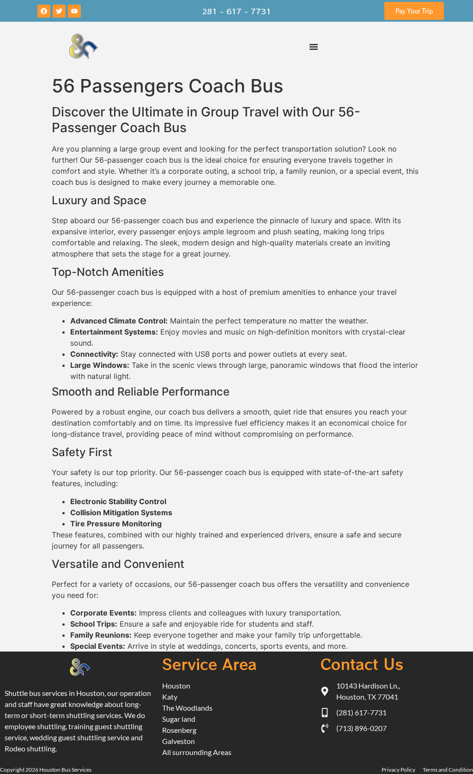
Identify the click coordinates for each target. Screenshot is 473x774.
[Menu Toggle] (313, 46)
